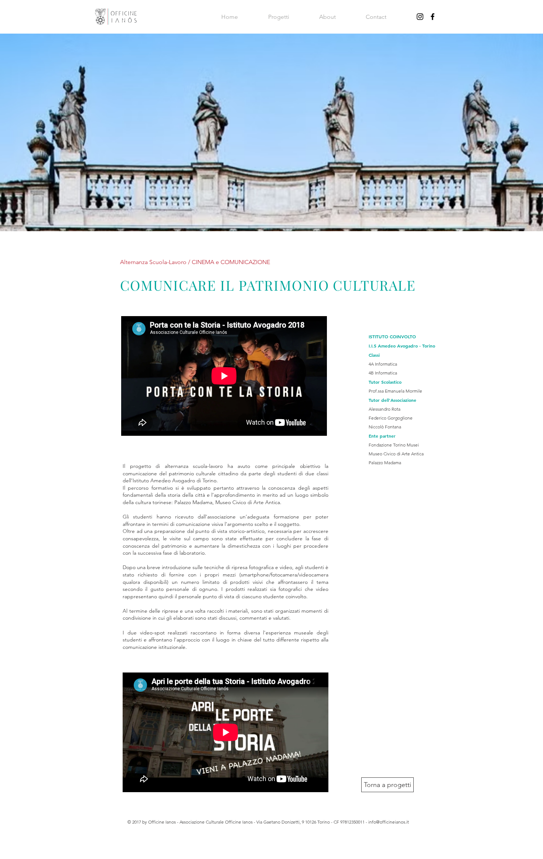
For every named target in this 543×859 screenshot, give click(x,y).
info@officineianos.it (388, 822)
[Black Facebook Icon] (432, 16)
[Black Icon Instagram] (420, 16)
